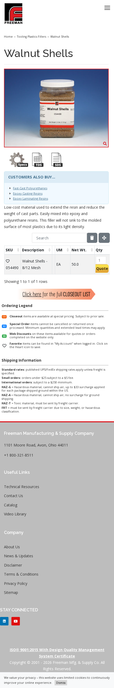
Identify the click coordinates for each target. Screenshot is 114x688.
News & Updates (18, 555)
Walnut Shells (59, 36)
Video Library (15, 513)
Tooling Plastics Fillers (31, 36)
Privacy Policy (15, 583)
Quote (102, 268)
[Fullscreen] (104, 238)
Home (8, 36)
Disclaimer (13, 565)
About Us (12, 546)
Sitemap (11, 592)
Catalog (10, 504)
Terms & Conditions (21, 574)
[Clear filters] (92, 238)
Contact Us (13, 495)
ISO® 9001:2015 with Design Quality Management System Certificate (57, 653)
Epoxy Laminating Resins (30, 198)
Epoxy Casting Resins (27, 193)
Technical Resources (21, 486)
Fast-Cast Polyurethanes (30, 188)
